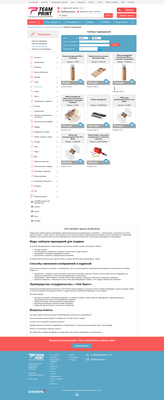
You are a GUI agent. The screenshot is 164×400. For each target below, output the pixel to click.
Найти (115, 45)
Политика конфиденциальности (36, 374)
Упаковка (105, 22)
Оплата (91, 2)
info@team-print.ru (68, 11)
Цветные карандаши (39, 41)
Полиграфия (72, 22)
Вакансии (81, 2)
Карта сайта (32, 379)
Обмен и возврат (112, 2)
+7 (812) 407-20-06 (69, 8)
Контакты (131, 2)
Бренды (90, 22)
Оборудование (55, 376)
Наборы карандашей (39, 46)
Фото (73, 2)
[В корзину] (80, 81)
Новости (53, 374)
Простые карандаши (39, 44)
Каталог (72, 355)
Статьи (99, 2)
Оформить (129, 10)
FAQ (122, 2)
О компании (33, 2)
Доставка (44, 2)
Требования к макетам (59, 2)
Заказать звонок (126, 15)
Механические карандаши (41, 49)
